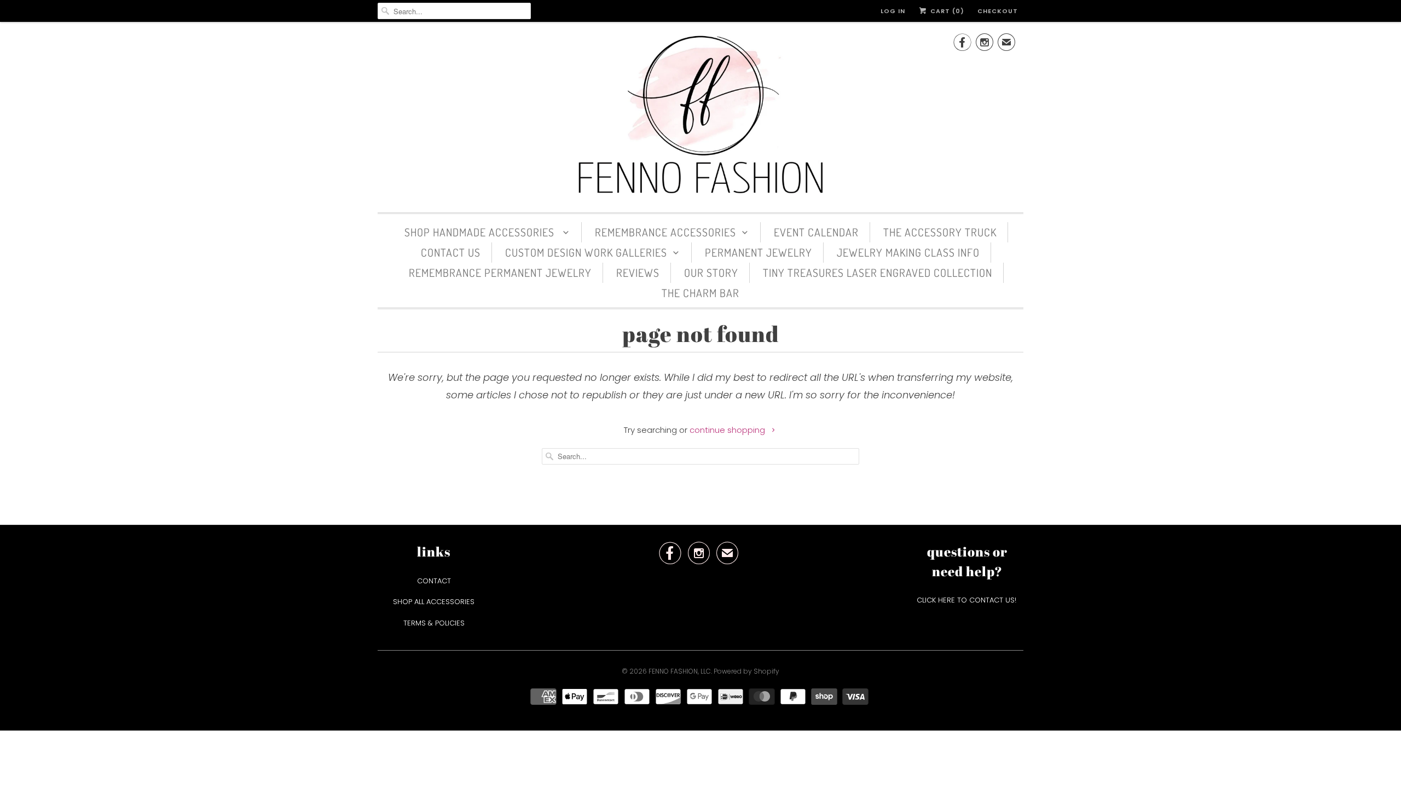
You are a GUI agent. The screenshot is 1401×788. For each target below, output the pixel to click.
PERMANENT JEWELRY (758, 252)
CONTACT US (450, 252)
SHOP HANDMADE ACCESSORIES (480, 232)
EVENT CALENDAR (816, 232)
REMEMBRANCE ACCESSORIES (665, 232)
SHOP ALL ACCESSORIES (433, 601)
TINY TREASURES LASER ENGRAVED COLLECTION (877, 272)
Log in (893, 11)
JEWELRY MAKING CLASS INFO (908, 252)
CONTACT (434, 581)
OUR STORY (711, 272)
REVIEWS (637, 272)
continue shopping (728, 430)
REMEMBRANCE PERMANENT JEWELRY (500, 272)
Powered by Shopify (746, 671)
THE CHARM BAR (700, 293)
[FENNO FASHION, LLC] (700, 115)
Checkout (997, 11)
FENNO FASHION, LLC (680, 671)
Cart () (946, 11)
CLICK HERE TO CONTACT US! (967, 600)
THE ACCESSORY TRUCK (940, 232)
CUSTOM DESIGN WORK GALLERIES (586, 252)
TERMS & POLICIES (434, 623)
